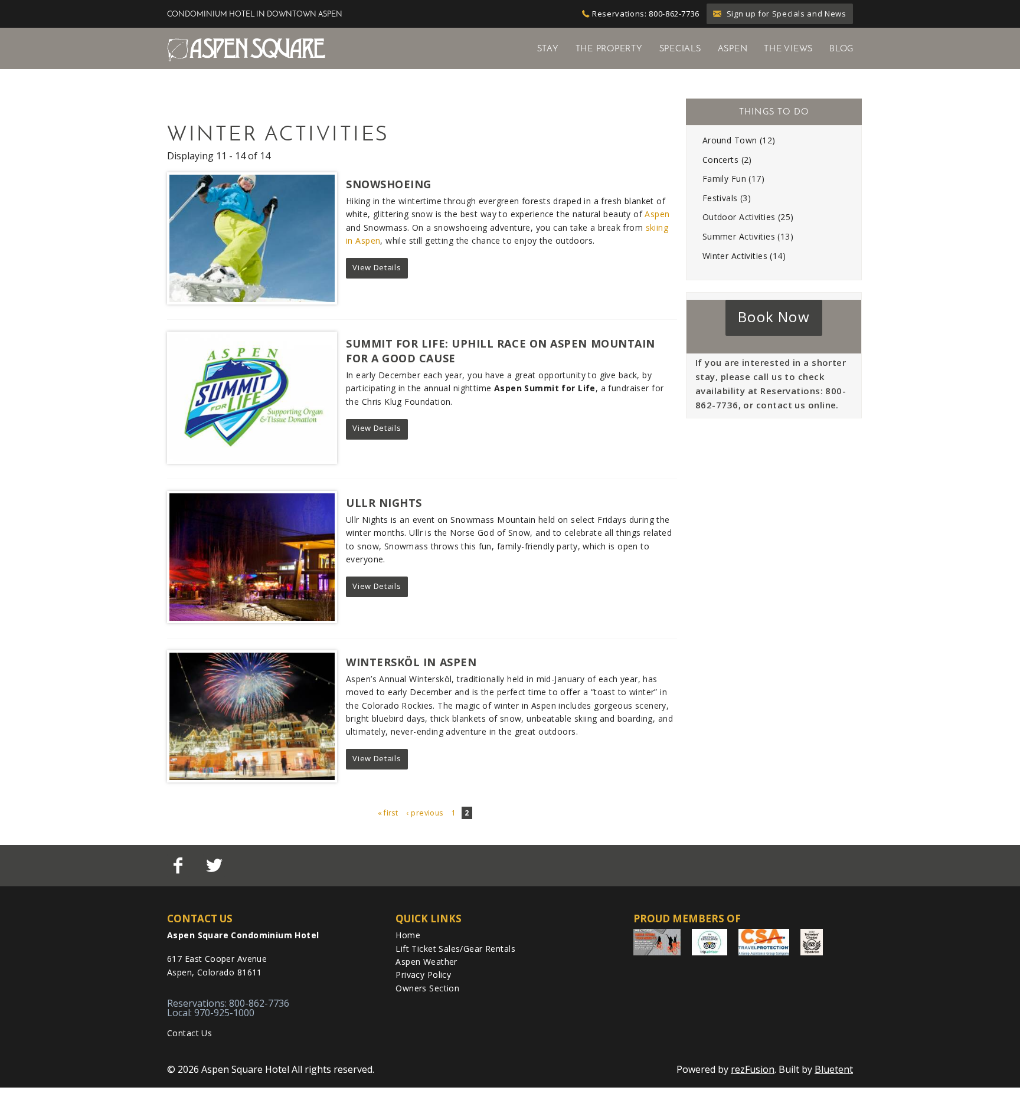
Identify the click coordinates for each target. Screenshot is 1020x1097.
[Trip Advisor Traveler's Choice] (811, 942)
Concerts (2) (727, 159)
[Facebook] (179, 865)
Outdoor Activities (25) (748, 216)
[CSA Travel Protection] (763, 942)
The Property (609, 48)
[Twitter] (215, 865)
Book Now (774, 316)
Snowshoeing (388, 184)
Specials (680, 48)
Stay (548, 48)
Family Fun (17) (733, 178)
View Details (376, 267)
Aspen (733, 48)
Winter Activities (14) (744, 255)
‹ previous (425, 813)
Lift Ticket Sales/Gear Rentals (455, 948)
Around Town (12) (739, 140)
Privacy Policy (423, 974)
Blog (841, 48)
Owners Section (427, 988)
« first (388, 813)
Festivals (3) (726, 198)
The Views (788, 48)
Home (407, 935)
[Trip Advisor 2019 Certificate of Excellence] (709, 942)
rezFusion (752, 1069)
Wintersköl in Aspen (411, 662)
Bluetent (834, 1069)
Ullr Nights (384, 503)
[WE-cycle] (657, 942)
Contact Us (189, 1033)
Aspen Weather (426, 961)
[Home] (246, 48)
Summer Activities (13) (747, 236)
